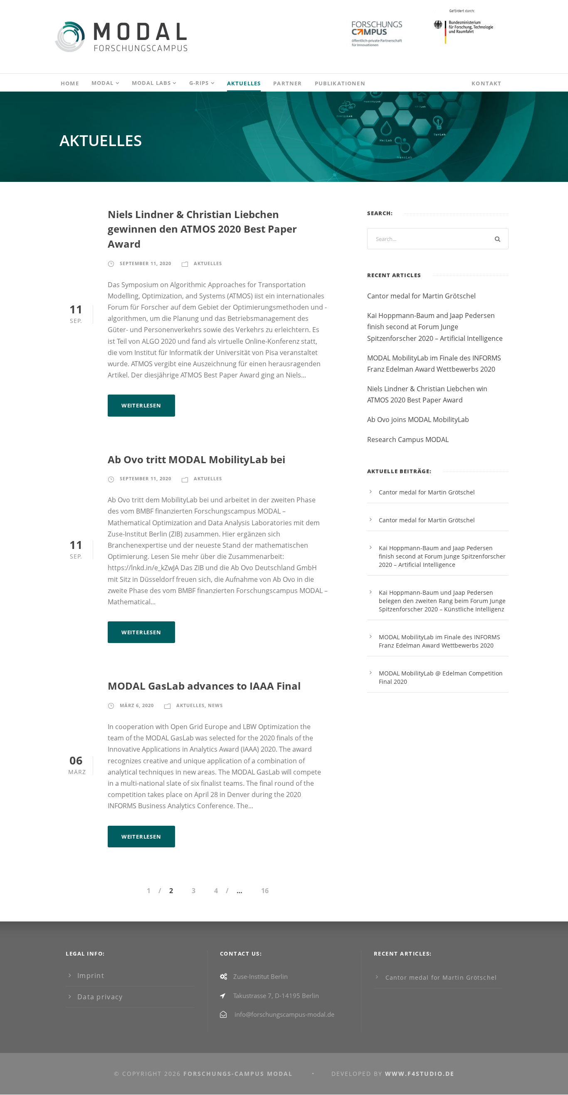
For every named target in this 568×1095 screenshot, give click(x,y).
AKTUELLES (244, 83)
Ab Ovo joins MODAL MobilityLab (418, 419)
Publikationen (340, 83)
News (215, 705)
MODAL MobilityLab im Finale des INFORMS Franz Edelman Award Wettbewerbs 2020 (439, 641)
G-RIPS (199, 83)
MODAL (102, 83)
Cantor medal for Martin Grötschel (421, 295)
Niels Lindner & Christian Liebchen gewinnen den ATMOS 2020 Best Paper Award (202, 229)
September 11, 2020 (145, 263)
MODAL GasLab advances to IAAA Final (204, 686)
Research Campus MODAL (408, 439)
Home (70, 83)
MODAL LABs (151, 83)
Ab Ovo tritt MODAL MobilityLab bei (196, 459)
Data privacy (100, 996)
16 (265, 890)
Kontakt (486, 83)
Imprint (90, 975)
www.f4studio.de (419, 1074)
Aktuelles (208, 263)
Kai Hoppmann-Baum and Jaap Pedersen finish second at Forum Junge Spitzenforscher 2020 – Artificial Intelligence (435, 327)
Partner (287, 83)
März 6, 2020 (137, 705)
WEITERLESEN (141, 405)
